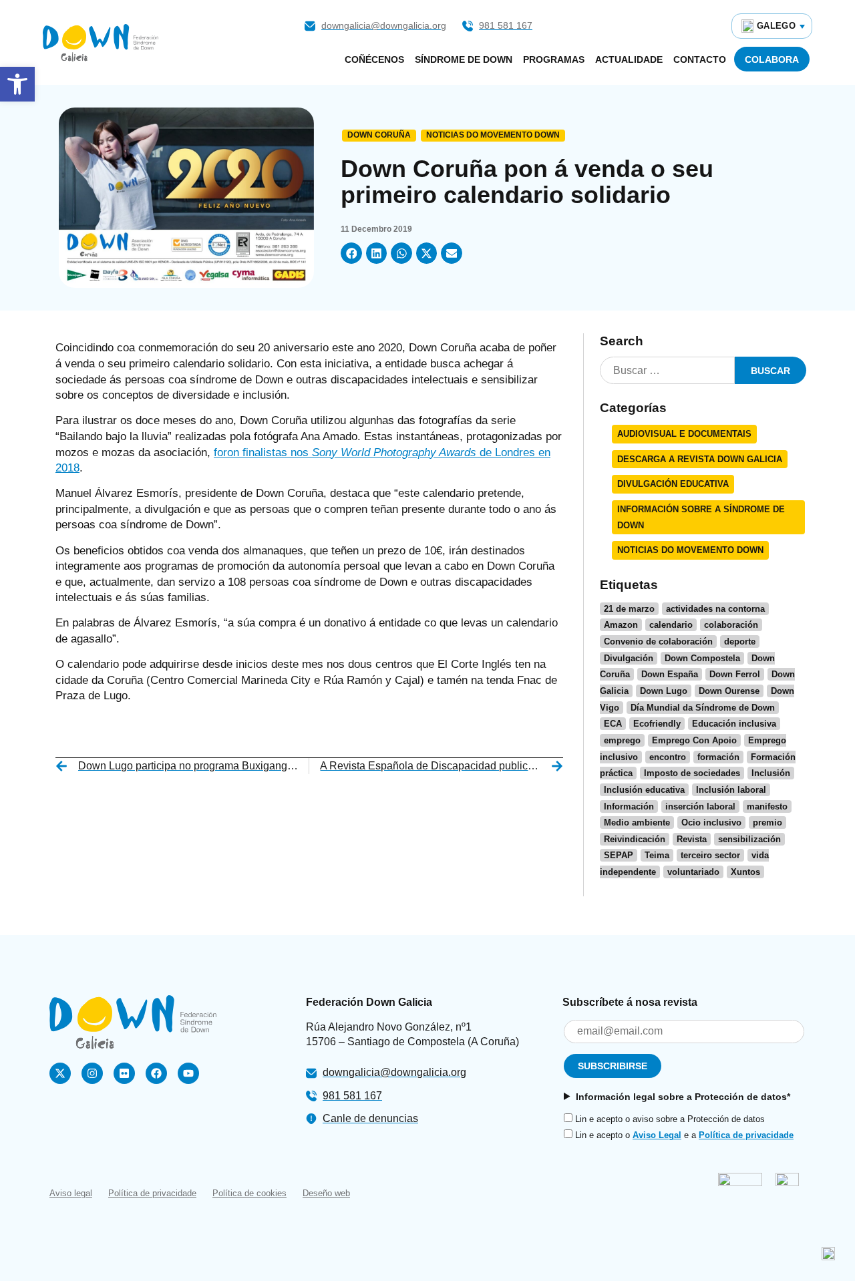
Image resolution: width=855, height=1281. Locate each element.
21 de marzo (629, 609)
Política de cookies (249, 1193)
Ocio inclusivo (711, 822)
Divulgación (628, 658)
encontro (667, 757)
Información (629, 806)
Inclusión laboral (731, 790)
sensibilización (749, 839)
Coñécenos (374, 59)
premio (767, 822)
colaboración (731, 625)
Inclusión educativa (644, 790)
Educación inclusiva (734, 724)
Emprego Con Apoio (694, 740)
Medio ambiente (637, 822)
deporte (739, 641)
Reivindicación (634, 839)
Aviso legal (70, 1193)
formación (718, 757)
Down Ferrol (734, 674)
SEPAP (618, 855)
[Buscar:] (667, 370)
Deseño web (326, 1193)
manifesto (767, 806)
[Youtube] (188, 1073)
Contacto (699, 59)
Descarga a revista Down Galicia (699, 459)
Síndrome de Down (463, 59)
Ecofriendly (657, 724)
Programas (553, 59)
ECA (613, 724)
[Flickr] (124, 1073)
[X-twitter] (60, 1073)
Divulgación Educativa (673, 484)
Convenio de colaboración (658, 641)
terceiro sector (710, 855)
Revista (692, 839)
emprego (622, 740)
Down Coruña (379, 135)
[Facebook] (156, 1073)
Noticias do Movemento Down (493, 135)
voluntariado (693, 872)
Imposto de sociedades (692, 773)
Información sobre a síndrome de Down (701, 517)
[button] (17, 84)
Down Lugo (663, 691)
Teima (657, 855)
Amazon (621, 625)
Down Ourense (729, 691)
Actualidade (629, 59)
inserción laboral (700, 806)
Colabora (772, 59)
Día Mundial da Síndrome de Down (703, 708)
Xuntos (745, 872)
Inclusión (770, 773)
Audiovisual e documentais (684, 434)
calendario (671, 625)
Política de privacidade (746, 1135)
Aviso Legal (657, 1135)
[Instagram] (92, 1073)
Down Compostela (702, 658)
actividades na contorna (715, 609)
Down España (669, 674)
